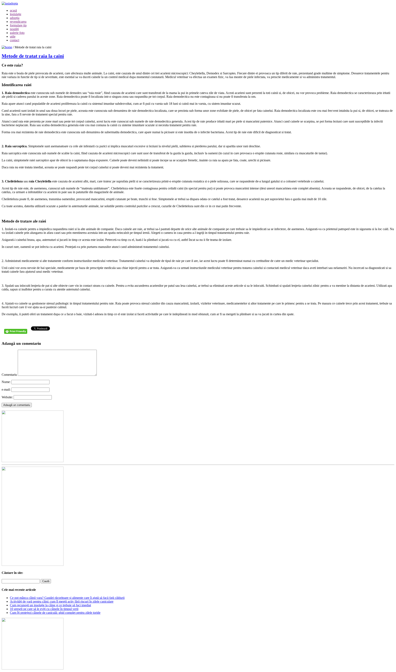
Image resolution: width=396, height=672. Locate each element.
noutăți (14, 29)
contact (14, 40)
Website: (7, 397)
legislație (15, 14)
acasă (13, 10)
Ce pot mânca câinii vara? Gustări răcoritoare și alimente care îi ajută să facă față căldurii (67, 597)
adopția (14, 18)
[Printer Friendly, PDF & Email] (16, 332)
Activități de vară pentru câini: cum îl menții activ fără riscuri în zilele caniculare (61, 601)
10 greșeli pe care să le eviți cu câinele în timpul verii (44, 609)
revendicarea (18, 21)
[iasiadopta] (7, 47)
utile (12, 36)
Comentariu (9, 374)
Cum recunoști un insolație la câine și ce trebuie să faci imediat (50, 605)
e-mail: (6, 389)
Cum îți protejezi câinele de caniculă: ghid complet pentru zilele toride (55, 612)
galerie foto (17, 32)
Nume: (6, 382)
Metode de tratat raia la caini (33, 56)
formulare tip (18, 25)
